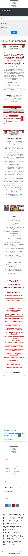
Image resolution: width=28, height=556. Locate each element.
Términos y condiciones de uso (18, 466)
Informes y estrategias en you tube (14, 357)
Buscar (14, 32)
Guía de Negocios (7, 10)
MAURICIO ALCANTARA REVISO (14, 295)
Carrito (6, 475)
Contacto (7, 468)
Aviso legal (16, 471)
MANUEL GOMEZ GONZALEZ (14, 300)
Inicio (6, 466)
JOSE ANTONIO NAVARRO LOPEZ (14, 298)
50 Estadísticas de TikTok (14, 364)
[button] (20, 434)
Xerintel (19, 553)
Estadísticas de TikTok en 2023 (14, 367)
